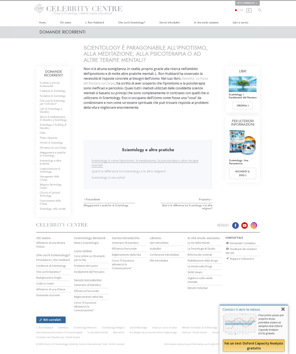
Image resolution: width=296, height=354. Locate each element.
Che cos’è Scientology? (131, 22)
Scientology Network (90, 238)
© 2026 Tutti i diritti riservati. (80, 344)
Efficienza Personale (86, 291)
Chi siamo (65, 22)
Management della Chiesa (49, 178)
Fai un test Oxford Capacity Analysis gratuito (254, 345)
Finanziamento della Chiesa (50, 202)
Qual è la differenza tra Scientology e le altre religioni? (129, 171)
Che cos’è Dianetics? (48, 272)
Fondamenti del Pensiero (89, 272)
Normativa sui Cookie (204, 344)
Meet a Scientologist (86, 243)
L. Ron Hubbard (94, 22)
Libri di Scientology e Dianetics (51, 110)
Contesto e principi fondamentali (50, 84)
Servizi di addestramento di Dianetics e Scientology (53, 118)
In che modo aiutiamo (206, 22)
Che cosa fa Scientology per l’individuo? (52, 102)
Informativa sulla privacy (177, 344)
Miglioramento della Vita (88, 297)
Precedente (93, 199)
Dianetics (63, 327)
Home (42, 22)
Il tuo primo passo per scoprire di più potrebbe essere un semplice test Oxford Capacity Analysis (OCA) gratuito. (271, 324)
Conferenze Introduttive (164, 254)
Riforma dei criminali (200, 254)
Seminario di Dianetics (87, 285)
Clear (43, 133)
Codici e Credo (45, 283)
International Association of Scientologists (59, 332)
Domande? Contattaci (242, 243)
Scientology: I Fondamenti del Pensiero (243, 96)
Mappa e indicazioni (241, 258)
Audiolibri (155, 248)
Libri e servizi (240, 22)
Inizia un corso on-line (164, 327)
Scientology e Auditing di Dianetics (53, 126)
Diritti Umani (195, 272)
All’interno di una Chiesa (53, 148)
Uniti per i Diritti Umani (194, 332)
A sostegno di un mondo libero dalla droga (153, 332)
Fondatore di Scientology (53, 96)
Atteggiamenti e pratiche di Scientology (106, 205)
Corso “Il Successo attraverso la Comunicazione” (85, 306)
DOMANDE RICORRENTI (53, 73)
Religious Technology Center (51, 186)
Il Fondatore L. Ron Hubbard (53, 260)
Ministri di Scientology (51, 143)
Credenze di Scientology (53, 91)
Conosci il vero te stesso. (242, 309)
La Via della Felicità (199, 243)
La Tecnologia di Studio (201, 248)
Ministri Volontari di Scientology (199, 327)
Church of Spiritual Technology (50, 194)
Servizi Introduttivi (169, 22)
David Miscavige (138, 327)
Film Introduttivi (159, 260)
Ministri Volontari (198, 288)
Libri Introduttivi (159, 243)
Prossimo (205, 199)
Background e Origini (48, 277)
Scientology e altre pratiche (50, 162)
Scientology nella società (52, 209)
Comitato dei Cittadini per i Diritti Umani (58, 337)
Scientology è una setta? (108, 177)
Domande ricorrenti (48, 295)
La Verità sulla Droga (200, 266)
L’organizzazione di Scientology (50, 170)
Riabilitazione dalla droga (203, 260)
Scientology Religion (113, 327)
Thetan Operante (48, 138)
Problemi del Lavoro (86, 266)
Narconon (118, 332)
